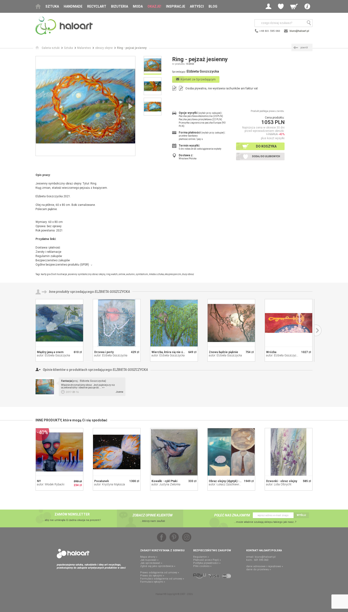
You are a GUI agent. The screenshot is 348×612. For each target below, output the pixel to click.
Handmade (73, 6)
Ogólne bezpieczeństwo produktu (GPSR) (62, 264)
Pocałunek (101, 481)
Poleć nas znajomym (232, 515)
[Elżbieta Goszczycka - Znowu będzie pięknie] (231, 323)
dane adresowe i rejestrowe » (264, 566)
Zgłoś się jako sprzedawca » (157, 566)
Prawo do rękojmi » (152, 575)
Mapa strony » (148, 556)
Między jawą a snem (50, 352)
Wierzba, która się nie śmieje (171, 352)
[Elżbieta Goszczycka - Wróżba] (288, 323)
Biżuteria (119, 6)
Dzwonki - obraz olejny (281, 481)
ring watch (112, 274)
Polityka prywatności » (206, 563)
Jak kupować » (149, 559)
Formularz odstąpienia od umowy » (162, 578)
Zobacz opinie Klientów (153, 515)
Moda (138, 6)
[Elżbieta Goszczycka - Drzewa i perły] (116, 323)
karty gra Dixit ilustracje (54, 274)
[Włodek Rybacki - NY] (59, 452)
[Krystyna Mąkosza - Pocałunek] (116, 452)
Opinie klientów (54, 370)
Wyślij (301, 515)
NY (39, 481)
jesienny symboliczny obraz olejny (86, 274)
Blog (213, 6)
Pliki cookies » (202, 566)
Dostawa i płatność (48, 247)
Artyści (197, 6)
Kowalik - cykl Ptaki (164, 481)
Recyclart (96, 6)
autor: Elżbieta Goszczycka (53, 355)
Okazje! (154, 6)
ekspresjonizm (173, 274)
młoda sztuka (156, 274)
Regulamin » (201, 556)
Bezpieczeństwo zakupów (53, 260)
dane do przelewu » (258, 569)
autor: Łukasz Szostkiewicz (225, 484)
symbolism (142, 274)
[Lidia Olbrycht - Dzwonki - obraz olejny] (288, 452)
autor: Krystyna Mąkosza (109, 484)
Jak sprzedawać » (151, 563)
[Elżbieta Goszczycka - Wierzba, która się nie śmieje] (174, 323)
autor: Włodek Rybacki (50, 484)
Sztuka (52, 6)
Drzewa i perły (104, 352)
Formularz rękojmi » (152, 581)
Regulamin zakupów (49, 256)
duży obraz (188, 274)
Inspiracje (175, 6)
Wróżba (271, 352)
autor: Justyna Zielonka (166, 484)
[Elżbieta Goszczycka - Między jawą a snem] (59, 323)
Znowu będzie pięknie (223, 352)
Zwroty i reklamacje (48, 251)
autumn (130, 274)
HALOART (73, 553)
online (122, 274)
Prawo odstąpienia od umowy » (159, 572)
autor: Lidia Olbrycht (278, 484)
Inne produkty (59, 292)
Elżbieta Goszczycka (112, 292)
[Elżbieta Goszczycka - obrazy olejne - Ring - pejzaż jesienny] (85, 106)
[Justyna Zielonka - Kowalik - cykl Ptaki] (174, 452)
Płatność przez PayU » (207, 559)
